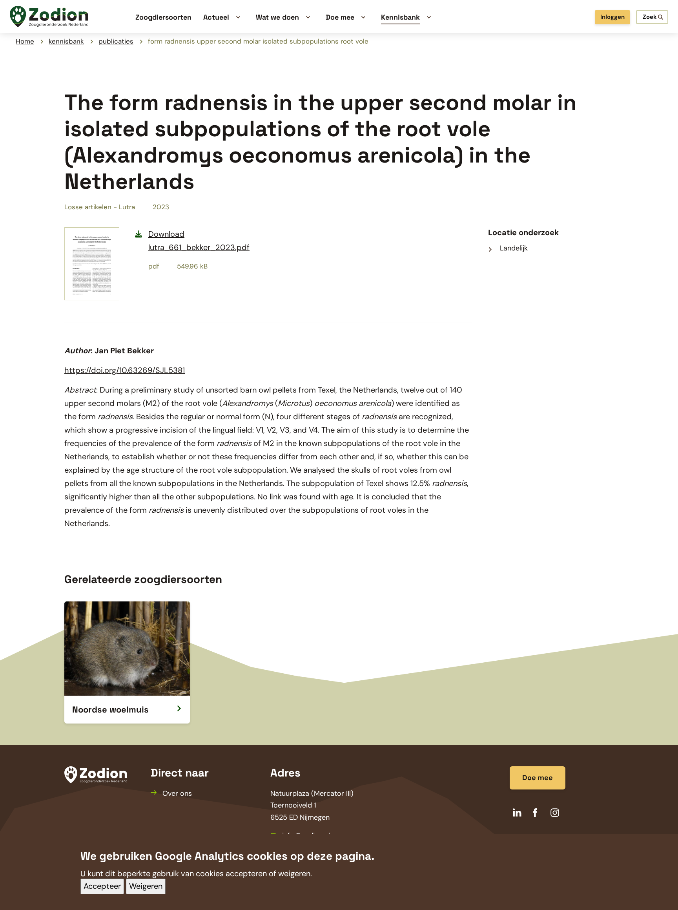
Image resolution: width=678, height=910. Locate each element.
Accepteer (102, 886)
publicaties (115, 41)
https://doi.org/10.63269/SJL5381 (124, 370)
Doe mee (537, 777)
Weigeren (145, 886)
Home (25, 41)
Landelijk (514, 248)
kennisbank (66, 41)
